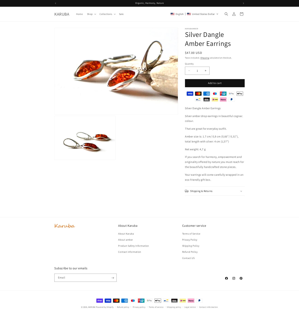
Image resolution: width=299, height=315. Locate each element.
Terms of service (156, 307)
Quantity (189, 63)
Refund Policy (190, 251)
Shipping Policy (190, 245)
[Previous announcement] (55, 3)
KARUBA (91, 307)
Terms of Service (191, 233)
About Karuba (126, 233)
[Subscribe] (112, 278)
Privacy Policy (189, 239)
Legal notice (190, 307)
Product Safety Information (133, 245)
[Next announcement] (243, 3)
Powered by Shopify (105, 307)
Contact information (129, 251)
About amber (125, 239)
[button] (91, 14)
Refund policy (123, 307)
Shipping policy (174, 307)
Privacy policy (139, 307)
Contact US (188, 257)
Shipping (204, 57)
